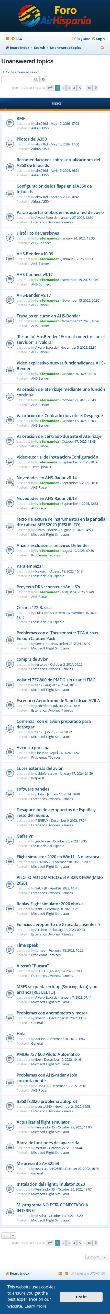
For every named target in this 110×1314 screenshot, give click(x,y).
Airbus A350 (40, 128)
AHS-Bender (40, 263)
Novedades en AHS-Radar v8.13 (46, 498)
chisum (40, 1148)
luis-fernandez (47, 238)
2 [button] (63, 88)
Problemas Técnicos (45, 555)
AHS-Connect (41, 243)
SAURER (41, 888)
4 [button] (74, 88)
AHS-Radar (39, 487)
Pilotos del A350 (32, 139)
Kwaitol (40, 1018)
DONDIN (41, 862)
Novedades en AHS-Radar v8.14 (46, 478)
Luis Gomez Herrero (50, 612)
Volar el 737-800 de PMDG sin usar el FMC (56, 680)
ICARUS (40, 971)
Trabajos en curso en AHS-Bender (48, 316)
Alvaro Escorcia (46, 217)
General (37, 1022)
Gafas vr (24, 836)
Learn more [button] (36, 1306)
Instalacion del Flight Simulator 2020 (51, 1184)
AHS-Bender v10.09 (35, 254)
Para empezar (30, 566)
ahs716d (41, 123)
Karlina (40, 1038)
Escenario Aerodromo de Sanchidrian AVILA (58, 700)
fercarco (41, 664)
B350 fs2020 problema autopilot (47, 1101)
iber (38, 1059)
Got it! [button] (81, 1296)
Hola (21, 1033)
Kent (38, 909)
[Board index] (55, 16)
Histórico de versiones (38, 233)
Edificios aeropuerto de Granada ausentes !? (58, 924)
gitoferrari (42, 841)
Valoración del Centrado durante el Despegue (60, 415)
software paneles (33, 789)
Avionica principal (33, 747)
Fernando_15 (45, 1127)
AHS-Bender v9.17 (34, 295)
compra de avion (33, 659)
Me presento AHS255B (38, 1163)
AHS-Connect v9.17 (35, 274)
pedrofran (42, 705)
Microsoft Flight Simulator (50, 534)
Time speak (27, 945)
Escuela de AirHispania (47, 576)
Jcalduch (41, 571)
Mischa (40, 1215)
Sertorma (42, 643)
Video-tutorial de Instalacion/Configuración (57, 457)
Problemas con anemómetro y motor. (52, 1013)
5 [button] (80, 88)
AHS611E (42, 1085)
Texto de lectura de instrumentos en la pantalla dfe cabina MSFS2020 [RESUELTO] (61, 522)
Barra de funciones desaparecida (48, 1143)
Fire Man (41, 752)
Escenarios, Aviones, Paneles (52, 222)
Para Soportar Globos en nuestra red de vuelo (60, 212)
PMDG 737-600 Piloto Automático (48, 1054)
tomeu (40, 950)
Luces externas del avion (40, 768)
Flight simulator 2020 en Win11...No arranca (58, 857)
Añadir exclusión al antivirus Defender (53, 545)
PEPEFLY (41, 820)
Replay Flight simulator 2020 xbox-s (50, 904)
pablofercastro (46, 773)
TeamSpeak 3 (41, 466)
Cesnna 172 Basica (34, 607)
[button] (50, 88)
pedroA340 (43, 1106)
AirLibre (41, 929)
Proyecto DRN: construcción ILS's (48, 587)
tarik (38, 685)
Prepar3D (38, 778)
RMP (21, 118)
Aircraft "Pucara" (33, 966)
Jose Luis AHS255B (48, 1168)
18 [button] (89, 88)
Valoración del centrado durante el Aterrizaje (59, 436)
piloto (39, 794)
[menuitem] (16, 38)
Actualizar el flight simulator (43, 1122)
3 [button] (69, 88)
